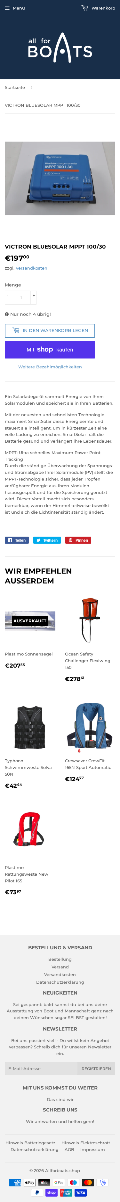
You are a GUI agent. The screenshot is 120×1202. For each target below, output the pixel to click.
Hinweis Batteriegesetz (30, 1142)
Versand (60, 966)
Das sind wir (60, 1099)
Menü (19, 8)
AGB (69, 1149)
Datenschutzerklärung (60, 982)
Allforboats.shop (62, 1170)
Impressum (92, 1149)
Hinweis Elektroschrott (85, 1142)
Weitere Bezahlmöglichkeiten (50, 366)
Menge (13, 285)
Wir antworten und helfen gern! (60, 1121)
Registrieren (96, 1068)
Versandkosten (31, 268)
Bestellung (60, 959)
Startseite (15, 87)
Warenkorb (102, 8)
